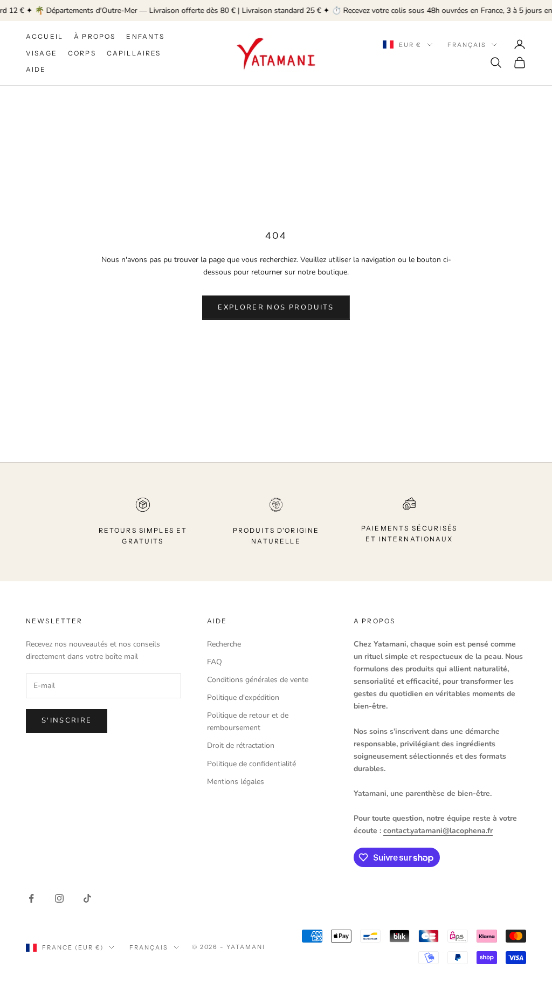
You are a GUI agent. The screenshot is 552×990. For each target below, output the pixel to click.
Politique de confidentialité (251, 764)
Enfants (145, 36)
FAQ (214, 662)
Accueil (44, 36)
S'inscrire (67, 720)
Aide (36, 69)
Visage (41, 53)
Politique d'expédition (243, 697)
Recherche (224, 644)
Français (466, 45)
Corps (82, 53)
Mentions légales (235, 781)
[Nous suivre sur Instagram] (59, 898)
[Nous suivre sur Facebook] (31, 898)
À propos (94, 36)
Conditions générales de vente (257, 680)
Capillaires (134, 53)
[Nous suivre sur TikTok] (87, 898)
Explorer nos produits (276, 307)
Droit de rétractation (240, 745)
